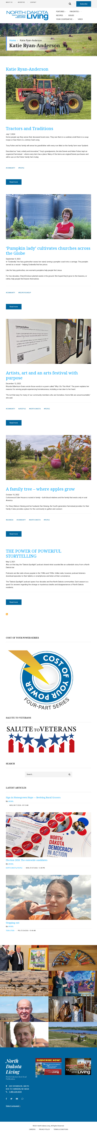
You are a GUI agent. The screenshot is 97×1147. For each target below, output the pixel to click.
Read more (16, 183)
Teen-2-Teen (10, 930)
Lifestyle (22, 409)
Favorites (74, 11)
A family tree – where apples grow (40, 489)
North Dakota (35, 409)
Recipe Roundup (25, 292)
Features (60, 11)
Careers (32, 1129)
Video (80, 19)
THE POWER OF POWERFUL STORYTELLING (33, 553)
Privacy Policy (44, 1129)
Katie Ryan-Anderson (27, 69)
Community (11, 168)
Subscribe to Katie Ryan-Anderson (7, 614)
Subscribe (83, 4)
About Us (9, 2)
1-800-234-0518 (15, 1092)
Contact (33, 2)
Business (10, 520)
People (21, 168)
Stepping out (12, 922)
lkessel (11, 801)
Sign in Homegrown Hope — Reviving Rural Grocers (33, 797)
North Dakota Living (14, 1066)
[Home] (27, 15)
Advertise (21, 2)
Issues (71, 15)
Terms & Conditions (61, 1129)
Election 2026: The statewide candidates (26, 860)
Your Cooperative (64, 19)
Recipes (59, 15)
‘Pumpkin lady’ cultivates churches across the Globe (48, 250)
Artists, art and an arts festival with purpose (42, 375)
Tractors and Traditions (29, 128)
